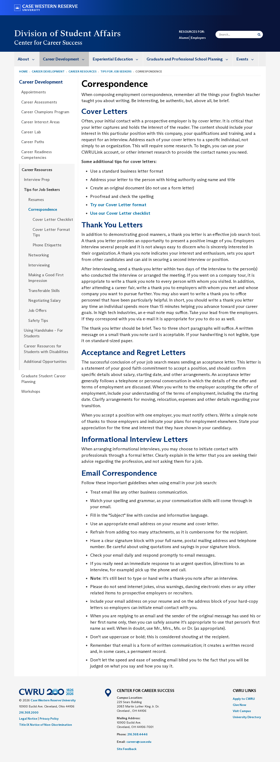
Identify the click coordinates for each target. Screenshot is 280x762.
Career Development (61, 59)
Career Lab (31, 132)
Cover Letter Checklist (53, 219)
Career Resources (82, 71)
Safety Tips (38, 320)
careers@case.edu (138, 742)
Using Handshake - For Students (43, 333)
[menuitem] (26, 59)
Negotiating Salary (44, 300)
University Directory (247, 717)
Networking (38, 255)
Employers (198, 38)
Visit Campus (242, 711)
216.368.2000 (28, 712)
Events (242, 59)
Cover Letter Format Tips (51, 232)
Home (23, 71)
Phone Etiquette (47, 245)
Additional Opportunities (45, 361)
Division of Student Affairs (67, 33)
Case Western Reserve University (53, 700)
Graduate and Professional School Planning (185, 59)
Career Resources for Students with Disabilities (46, 349)
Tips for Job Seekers (115, 71)
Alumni (184, 38)
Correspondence (42, 209)
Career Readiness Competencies (36, 154)
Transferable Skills (44, 290)
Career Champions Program (45, 112)
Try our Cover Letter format (118, 204)
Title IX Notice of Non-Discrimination (45, 725)
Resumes (36, 199)
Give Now (239, 705)
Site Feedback (126, 749)
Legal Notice (28, 719)
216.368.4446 (137, 734)
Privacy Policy (49, 719)
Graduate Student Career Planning (43, 379)
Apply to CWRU (244, 699)
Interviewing (39, 265)
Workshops (30, 391)
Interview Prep (37, 179)
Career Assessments (39, 102)
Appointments (33, 92)
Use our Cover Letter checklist (120, 213)
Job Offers (37, 310)
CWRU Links (244, 691)
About (23, 59)
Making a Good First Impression (46, 278)
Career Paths (32, 141)
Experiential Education (113, 59)
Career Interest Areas (40, 122)
